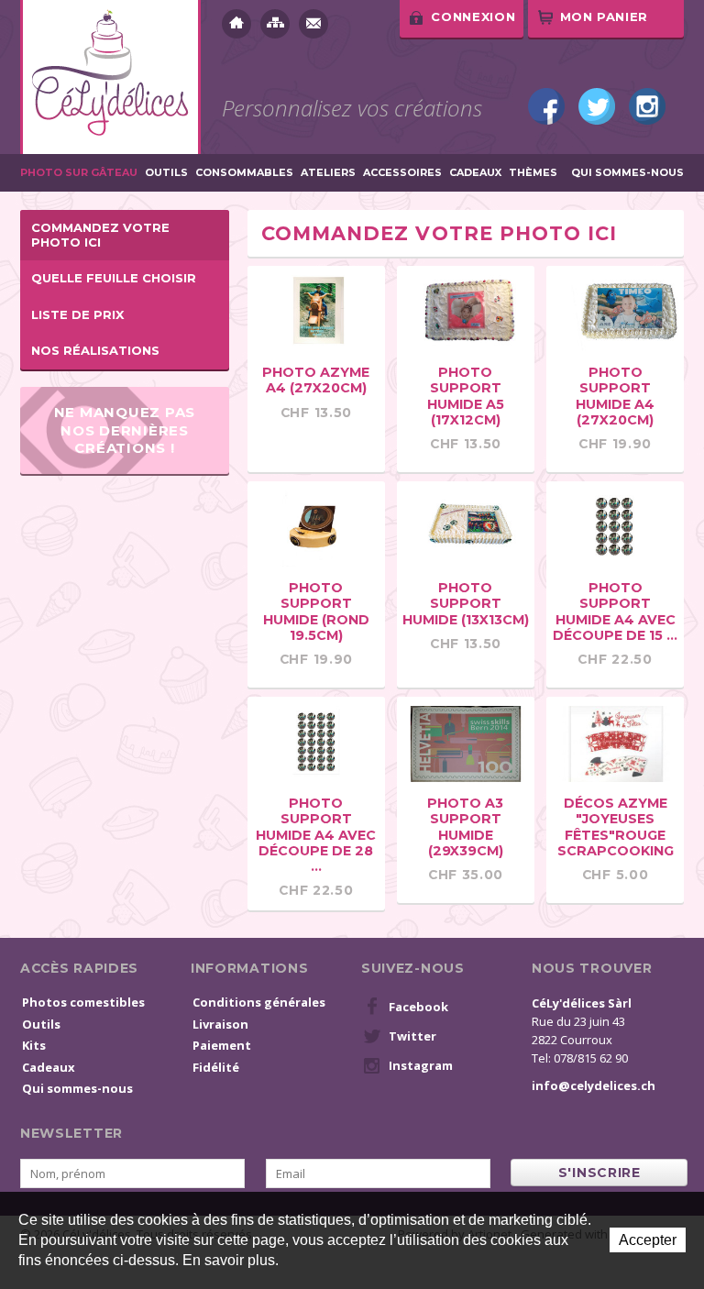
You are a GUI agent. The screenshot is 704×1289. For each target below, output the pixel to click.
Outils (166, 173)
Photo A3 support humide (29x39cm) (465, 826)
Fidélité (215, 1067)
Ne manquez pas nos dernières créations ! (125, 430)
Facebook (546, 106)
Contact (313, 24)
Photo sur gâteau (79, 173)
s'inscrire (599, 1172)
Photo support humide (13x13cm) (465, 603)
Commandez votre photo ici (100, 234)
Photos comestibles (83, 1002)
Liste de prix (77, 314)
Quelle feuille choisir (113, 277)
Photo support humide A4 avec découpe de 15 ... (615, 611)
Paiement (221, 1045)
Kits (34, 1045)
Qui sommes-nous (627, 173)
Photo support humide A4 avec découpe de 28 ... (316, 835)
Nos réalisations (95, 350)
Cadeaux (475, 173)
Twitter (596, 106)
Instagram (647, 106)
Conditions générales (258, 1002)
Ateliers (328, 173)
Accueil (236, 24)
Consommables (244, 173)
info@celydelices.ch (593, 1085)
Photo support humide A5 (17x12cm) (465, 395)
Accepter (647, 1240)
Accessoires (402, 173)
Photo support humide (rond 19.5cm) (316, 611)
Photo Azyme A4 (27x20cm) (315, 380)
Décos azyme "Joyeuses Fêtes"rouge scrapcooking (615, 826)
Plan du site (275, 24)
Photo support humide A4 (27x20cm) (615, 395)
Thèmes (533, 173)
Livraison (220, 1024)
